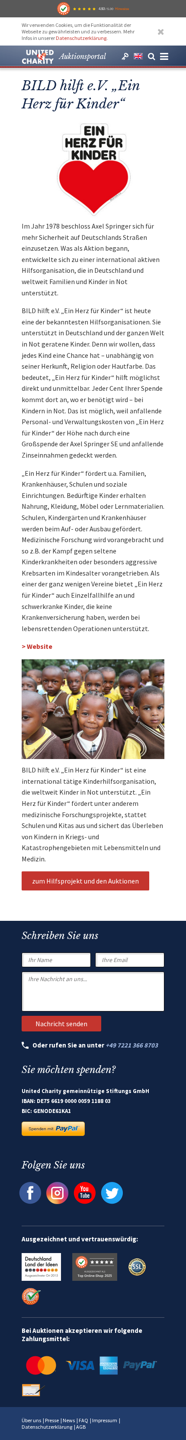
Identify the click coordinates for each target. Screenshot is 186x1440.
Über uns (31, 1420)
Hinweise (122, 9)
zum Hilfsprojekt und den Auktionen (85, 881)
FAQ (83, 1420)
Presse (52, 1420)
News (69, 1420)
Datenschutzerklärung (81, 38)
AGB (81, 1427)
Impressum (104, 1420)
